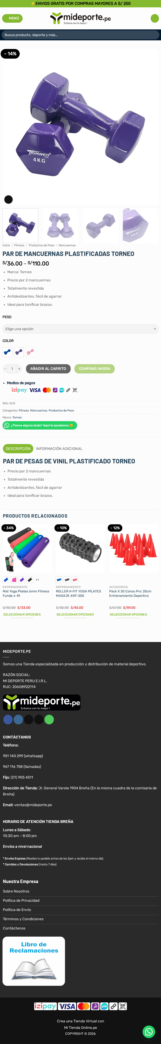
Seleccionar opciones (22, 614)
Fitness (19, 245)
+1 (37, 579)
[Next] (150, 127)
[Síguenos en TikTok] (28, 719)
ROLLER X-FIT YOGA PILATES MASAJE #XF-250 (78, 593)
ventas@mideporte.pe (33, 805)
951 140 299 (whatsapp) (23, 756)
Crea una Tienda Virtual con (80, 1021)
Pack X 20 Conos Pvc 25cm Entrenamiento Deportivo (130, 593)
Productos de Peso (41, 245)
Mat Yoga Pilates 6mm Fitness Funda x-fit (26, 593)
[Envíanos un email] (39, 719)
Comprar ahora (94, 368)
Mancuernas (67, 245)
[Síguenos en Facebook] (8, 719)
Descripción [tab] (18, 449)
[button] (12, 18)
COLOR (8, 341)
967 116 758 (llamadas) (22, 767)
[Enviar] (154, 35)
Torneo (17, 417)
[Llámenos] (49, 719)
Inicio (6, 245)
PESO (7, 317)
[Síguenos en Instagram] (18, 719)
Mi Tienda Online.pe (80, 1027)
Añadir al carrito (48, 368)
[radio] (7, 352)
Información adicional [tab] (59, 449)
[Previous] (11, 127)
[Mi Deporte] (80, 18)
